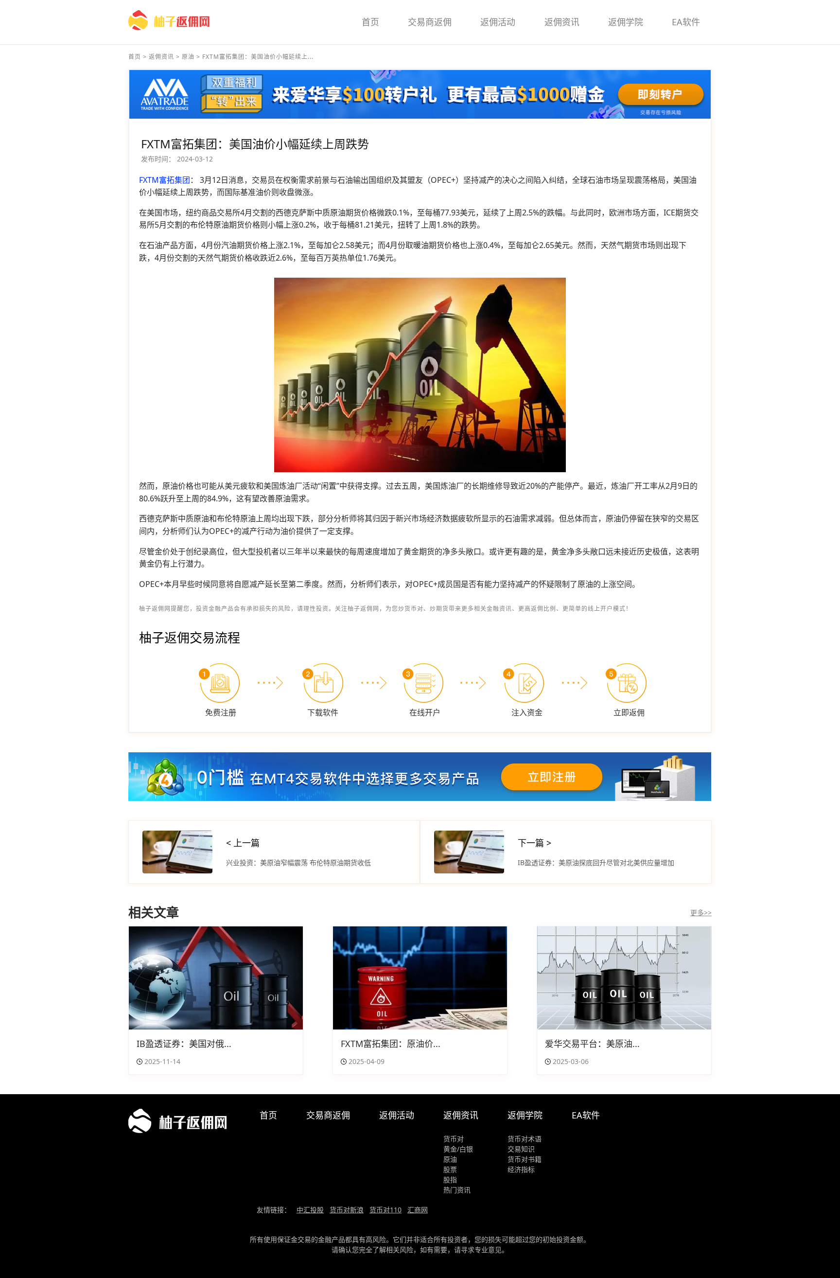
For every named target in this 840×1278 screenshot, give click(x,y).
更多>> (701, 912)
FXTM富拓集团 (164, 180)
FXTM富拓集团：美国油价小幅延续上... (258, 57)
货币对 (453, 1138)
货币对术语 (525, 1138)
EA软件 (686, 22)
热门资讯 (457, 1189)
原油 (188, 57)
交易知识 (521, 1149)
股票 (450, 1169)
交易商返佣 (430, 22)
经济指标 (521, 1169)
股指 (450, 1179)
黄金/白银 (458, 1149)
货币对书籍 (525, 1159)
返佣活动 (497, 22)
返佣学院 (625, 22)
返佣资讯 (561, 22)
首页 (370, 22)
